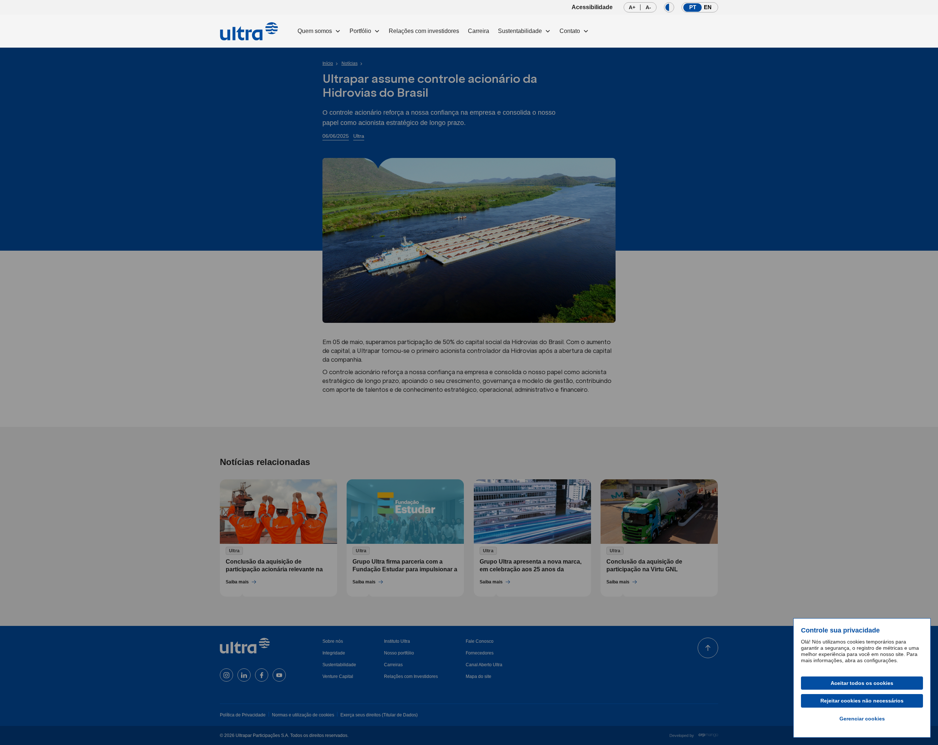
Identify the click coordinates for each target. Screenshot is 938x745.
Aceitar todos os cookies (862, 683)
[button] (319, 31)
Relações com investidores (424, 31)
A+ (634, 8)
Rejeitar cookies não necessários (862, 701)
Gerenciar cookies (862, 719)
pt (693, 7)
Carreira (478, 31)
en (708, 7)
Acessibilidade (592, 7)
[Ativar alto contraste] (669, 7)
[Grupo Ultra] (249, 31)
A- (651, 8)
